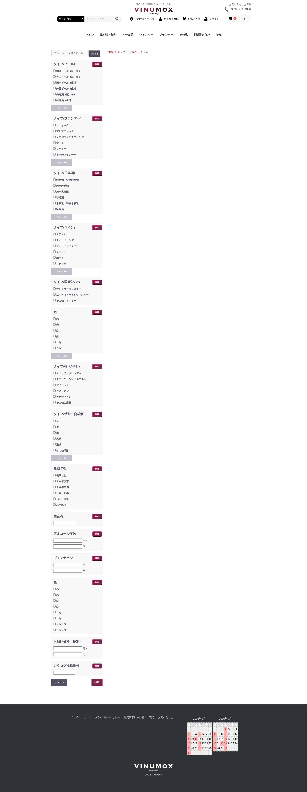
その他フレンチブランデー (71, 137)
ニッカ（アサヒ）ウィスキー (72, 294)
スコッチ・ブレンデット (70, 373)
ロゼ (58, 342)
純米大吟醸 (62, 191)
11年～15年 (62, 493)
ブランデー (166, 34)
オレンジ (61, 624)
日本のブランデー (66, 154)
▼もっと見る (61, 108)
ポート (60, 257)
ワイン (89, 34)
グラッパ (61, 149)
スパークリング (65, 240)
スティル (61, 234)
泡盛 (58, 444)
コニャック (62, 125)
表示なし (61, 475)
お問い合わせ (165, 717)
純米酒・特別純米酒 (67, 180)
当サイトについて (81, 717)
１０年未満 (62, 487)
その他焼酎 (62, 450)
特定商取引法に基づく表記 (139, 717)
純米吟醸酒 (62, 185)
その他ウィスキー (66, 300)
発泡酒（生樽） (65, 100)
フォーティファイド (67, 246)
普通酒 (60, 197)
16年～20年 (62, 499)
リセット (94, 53)
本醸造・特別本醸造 (67, 203)
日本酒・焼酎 (108, 34)
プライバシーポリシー (107, 717)
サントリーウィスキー (68, 289)
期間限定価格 (201, 34)
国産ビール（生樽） (67, 82)
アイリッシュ (63, 385)
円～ (85, 648)
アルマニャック (65, 131)
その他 (183, 34)
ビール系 (128, 34)
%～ (85, 540)
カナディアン (63, 396)
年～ (85, 565)
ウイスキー (146, 34)
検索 (97, 64)
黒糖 (58, 438)
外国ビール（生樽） (67, 88)
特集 (219, 34)
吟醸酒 (60, 209)
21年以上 (61, 505)
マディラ (61, 263)
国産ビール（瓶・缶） (68, 71)
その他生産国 (63, 402)
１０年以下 (62, 481)
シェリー (61, 252)
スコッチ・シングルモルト (71, 379)
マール (60, 143)
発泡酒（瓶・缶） (66, 94)
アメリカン (62, 391)
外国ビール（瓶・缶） (68, 77)
